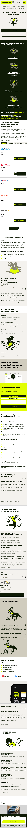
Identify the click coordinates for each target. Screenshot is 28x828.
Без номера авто (21, 818)
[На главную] (6, 2)
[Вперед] (25, 478)
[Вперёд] (25, 289)
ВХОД (18, 2)
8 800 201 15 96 (13, 2)
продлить (21, 825)
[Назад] (23, 289)
